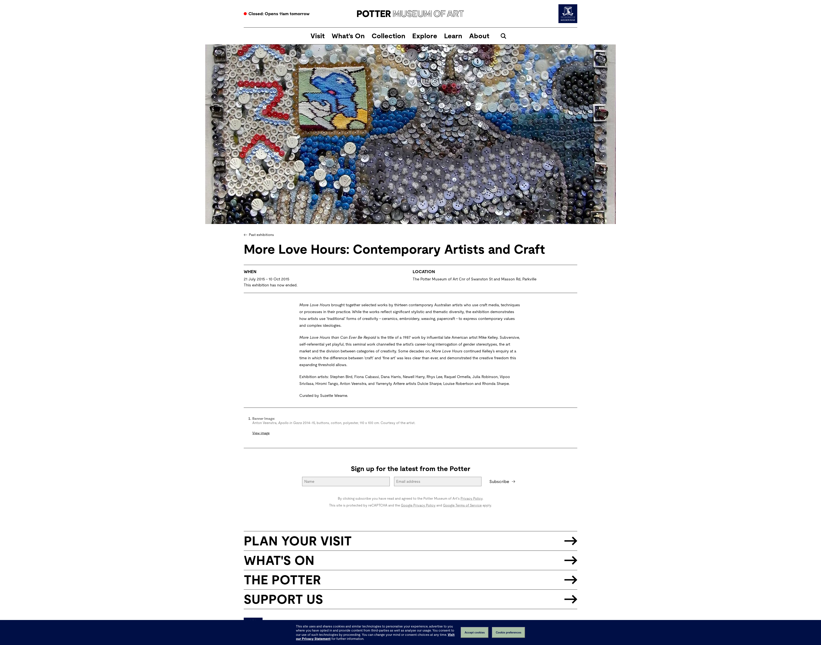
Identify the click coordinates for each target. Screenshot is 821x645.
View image (261, 433)
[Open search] (503, 36)
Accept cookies (475, 632)
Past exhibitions (261, 235)
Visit (317, 36)
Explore (424, 36)
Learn (453, 36)
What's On (348, 36)
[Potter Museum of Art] (410, 13)
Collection (388, 36)
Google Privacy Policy (418, 505)
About (479, 36)
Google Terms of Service (462, 505)
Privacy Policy (472, 498)
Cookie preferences (508, 632)
